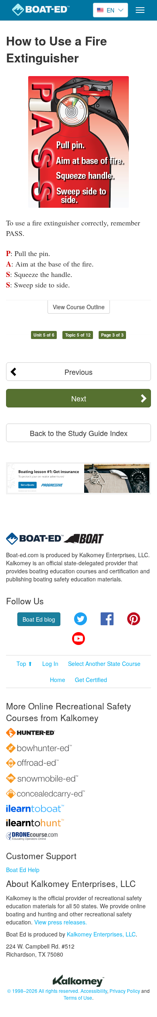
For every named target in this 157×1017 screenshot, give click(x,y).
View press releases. (60, 922)
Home (57, 680)
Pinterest (133, 618)
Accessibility (94, 990)
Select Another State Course (104, 663)
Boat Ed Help (22, 870)
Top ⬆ (25, 663)
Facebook (107, 618)
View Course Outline (79, 307)
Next (78, 398)
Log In (50, 663)
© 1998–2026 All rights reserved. (43, 990)
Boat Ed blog (39, 619)
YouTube (78, 638)
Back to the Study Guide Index (79, 433)
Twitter (80, 618)
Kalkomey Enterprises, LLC (101, 934)
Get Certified (91, 680)
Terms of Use (78, 997)
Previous (78, 371)
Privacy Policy (124, 990)
